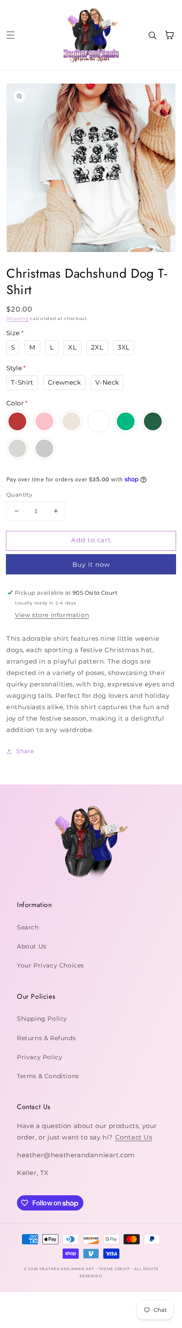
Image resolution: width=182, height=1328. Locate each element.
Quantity (19, 494)
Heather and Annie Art (66, 1269)
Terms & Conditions (48, 1076)
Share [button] (25, 751)
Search (28, 927)
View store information (52, 615)
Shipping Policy (42, 1018)
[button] (10, 35)
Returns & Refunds (46, 1038)
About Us (32, 946)
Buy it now (91, 564)
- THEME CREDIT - (115, 1269)
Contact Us (133, 1137)
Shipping (17, 318)
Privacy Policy (39, 1057)
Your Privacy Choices (50, 965)
